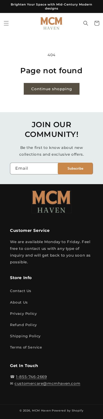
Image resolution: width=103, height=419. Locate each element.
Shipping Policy (25, 336)
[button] (6, 23)
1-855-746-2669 (31, 376)
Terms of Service (26, 347)
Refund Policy (23, 325)
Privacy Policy (23, 313)
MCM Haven (41, 410)
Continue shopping (51, 88)
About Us (19, 302)
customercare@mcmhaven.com (47, 383)
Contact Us (20, 291)
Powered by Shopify (68, 410)
